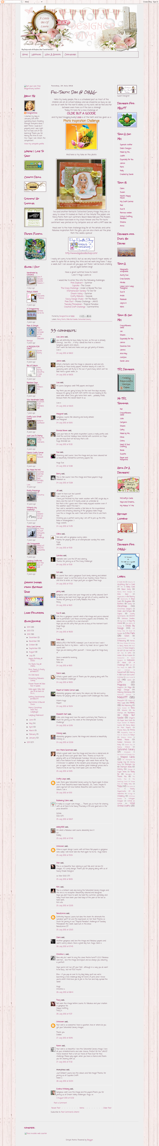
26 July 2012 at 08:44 (64, 992)
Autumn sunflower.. (41, 423)
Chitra (122, 441)
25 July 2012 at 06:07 (64, 819)
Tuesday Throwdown (73, 304)
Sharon (122, 426)
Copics (119, 613)
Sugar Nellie (121, 772)
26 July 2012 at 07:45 (64, 946)
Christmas (122, 606)
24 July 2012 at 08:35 (64, 375)
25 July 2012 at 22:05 (64, 905)
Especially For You (126, 159)
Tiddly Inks (128, 784)
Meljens (130, 700)
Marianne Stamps (124, 695)
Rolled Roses (123, 739)
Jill (57, 490)
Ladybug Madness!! (36, 715)
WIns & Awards (53, 54)
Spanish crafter (126, 144)
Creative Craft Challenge (74, 306)
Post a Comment (60, 1103)
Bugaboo (128, 601)
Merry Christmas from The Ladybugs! (35, 709)
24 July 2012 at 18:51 (64, 665)
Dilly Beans (129, 623)
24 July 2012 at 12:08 (64, 466)
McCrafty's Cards (126, 498)
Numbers (131, 713)
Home (25, 54)
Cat (57, 572)
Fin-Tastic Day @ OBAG (35, 665)
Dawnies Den (125, 346)
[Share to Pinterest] (90, 316)
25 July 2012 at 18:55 (64, 879)
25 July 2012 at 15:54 (64, 855)
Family (133, 643)
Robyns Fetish (126, 737)
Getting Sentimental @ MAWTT (36, 698)
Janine (122, 350)
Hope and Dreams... (127, 502)
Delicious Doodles (128, 618)
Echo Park (130, 633)
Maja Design (123, 690)
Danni (58, 673)
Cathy (122, 429)
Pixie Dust (69, 301)
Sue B (59, 613)
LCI (118, 679)
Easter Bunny (39, 352)
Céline (58, 534)
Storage (130, 769)
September (33, 648)
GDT (121, 650)
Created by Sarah (126, 174)
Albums (130, 582)
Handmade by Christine (32, 274)
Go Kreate (128, 655)
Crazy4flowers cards (125, 326)
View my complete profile (34, 144)
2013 (29, 631)
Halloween (131, 660)
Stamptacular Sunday (76, 291)
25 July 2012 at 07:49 (64, 838)
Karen (58, 1046)
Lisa (58, 382)
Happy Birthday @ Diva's (35, 659)
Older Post (107, 1108)
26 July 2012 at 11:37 (64, 1014)
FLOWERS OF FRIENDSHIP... (40, 405)
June (31, 720)
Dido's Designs (125, 148)
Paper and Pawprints (124, 458)
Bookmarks (124, 599)
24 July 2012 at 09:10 (64, 423)
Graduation (120, 658)
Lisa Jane (60, 337)
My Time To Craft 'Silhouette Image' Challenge (40, 533)
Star (58, 863)
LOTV (119, 682)
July (31, 656)
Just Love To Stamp (34, 436)
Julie (122, 418)
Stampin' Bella (126, 767)
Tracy (58, 1000)
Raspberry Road (126, 732)
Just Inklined (123, 670)
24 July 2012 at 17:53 (64, 584)
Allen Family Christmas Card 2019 (40, 372)
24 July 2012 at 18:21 (64, 605)
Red (121, 205)
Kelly (122, 170)
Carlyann (123, 422)
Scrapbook (127, 752)
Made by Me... (125, 152)
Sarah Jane (124, 361)
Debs (58, 639)
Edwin (127, 636)
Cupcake (75, 285)
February (32, 734)
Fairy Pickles (124, 643)
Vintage (130, 794)
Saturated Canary (84, 319)
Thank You (122, 776)
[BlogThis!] (83, 316)
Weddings (36, 54)
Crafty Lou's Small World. (34, 418)
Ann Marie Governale (64, 750)
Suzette (123, 454)
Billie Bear (122, 594)
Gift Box (120, 653)
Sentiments (121, 755)
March (32, 730)
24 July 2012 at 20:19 (64, 725)
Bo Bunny (131, 596)
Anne (122, 226)
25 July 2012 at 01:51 (64, 793)
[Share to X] (85, 316)
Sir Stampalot (127, 760)
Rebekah (123, 299)
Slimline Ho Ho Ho (40, 312)
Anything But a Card (126, 584)
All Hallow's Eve (40, 387)
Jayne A (123, 303)
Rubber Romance (124, 742)
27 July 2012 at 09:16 (64, 1038)
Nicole (122, 450)
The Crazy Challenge (69, 288)
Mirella (122, 282)
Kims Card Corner (34, 526)
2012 (29, 634)
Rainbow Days (32, 382)
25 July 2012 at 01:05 (64, 771)
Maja (129, 687)
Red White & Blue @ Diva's (36, 703)
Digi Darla (123, 621)
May (31, 723)
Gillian (119, 655)
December (33, 637)
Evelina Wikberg (62, 1089)
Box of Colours (32, 365)
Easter (119, 633)
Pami (122, 167)
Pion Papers (126, 727)
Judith (122, 156)
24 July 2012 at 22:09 (64, 742)
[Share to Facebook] (88, 316)
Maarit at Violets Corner (65, 690)
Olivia (122, 437)
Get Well (129, 650)
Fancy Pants (61, 319)
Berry (58, 474)
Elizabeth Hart (61, 714)
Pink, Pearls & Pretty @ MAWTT (37, 670)
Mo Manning (127, 705)
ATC (122, 587)
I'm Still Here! (34, 675)
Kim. (58, 887)
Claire (58, 937)
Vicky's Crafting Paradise (126, 217)
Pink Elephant (77, 282)
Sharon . (123, 335)
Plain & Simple (32, 326)
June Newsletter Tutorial (40, 296)
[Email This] (81, 316)
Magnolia (121, 684)
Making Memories (124, 692)
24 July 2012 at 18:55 (64, 682)
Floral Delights (129, 648)
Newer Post (55, 1108)
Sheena (123, 222)
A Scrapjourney (33, 309)
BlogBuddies (121, 597)
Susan (122, 192)
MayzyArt (120, 700)
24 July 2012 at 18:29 (64, 632)
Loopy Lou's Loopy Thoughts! (127, 287)
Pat (121, 409)
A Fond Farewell (40, 456)
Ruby (119, 744)
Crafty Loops (61, 779)
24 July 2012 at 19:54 (64, 706)
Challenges (70, 54)
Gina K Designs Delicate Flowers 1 (40, 280)
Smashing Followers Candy (36, 679)
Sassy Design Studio (74, 299)
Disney (119, 626)
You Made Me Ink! (34, 470)
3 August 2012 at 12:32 (65, 1098)
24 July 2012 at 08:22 (64, 353)
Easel (130, 631)
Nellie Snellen (122, 708)
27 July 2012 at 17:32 (64, 1062)
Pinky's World (32, 291)
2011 (28, 742)
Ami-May (123, 353)
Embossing (121, 641)
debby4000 (60, 827)
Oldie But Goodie (72, 319)
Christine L (60, 954)
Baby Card (130, 587)
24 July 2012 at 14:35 (64, 526)
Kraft (124, 675)
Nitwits (124, 710)
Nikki (133, 708)
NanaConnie (61, 913)
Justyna (123, 357)
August (32, 652)
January (32, 738)
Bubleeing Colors (62, 800)
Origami (132, 718)
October (32, 645)
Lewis (129, 680)
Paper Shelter (122, 723)
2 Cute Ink (121, 582)
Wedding (120, 796)
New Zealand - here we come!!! (40, 515)
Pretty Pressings (33, 490)
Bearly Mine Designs (124, 592)
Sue (57, 452)
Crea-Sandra (125, 279)
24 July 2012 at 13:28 (64, 483)
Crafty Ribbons (77, 296)
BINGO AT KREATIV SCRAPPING (41, 549)
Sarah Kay (128, 745)
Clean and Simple (124, 611)
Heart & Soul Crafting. (125, 445)
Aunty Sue (124, 275)
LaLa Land (129, 677)
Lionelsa (59, 555)
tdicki (122, 307)
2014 (29, 627)
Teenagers (129, 774)
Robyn (132, 735)
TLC (118, 789)
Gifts (129, 653)
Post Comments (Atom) (70, 1112)
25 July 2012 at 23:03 (64, 930)
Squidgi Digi (121, 762)
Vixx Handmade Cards (35, 400)
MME (132, 703)
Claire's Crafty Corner (35, 453)
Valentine (120, 794)
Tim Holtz (130, 786)
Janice (58, 361)
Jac (121, 331)
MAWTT (122, 697)
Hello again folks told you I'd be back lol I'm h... (36, 691)
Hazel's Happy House (125, 197)
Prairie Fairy (122, 730)
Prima (132, 730)
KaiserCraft (121, 672)
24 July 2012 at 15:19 (64, 548)
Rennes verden (126, 213)
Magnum (120, 687)
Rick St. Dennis (122, 735)
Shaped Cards (127, 757)
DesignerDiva (32, 113)
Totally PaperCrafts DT (126, 790)
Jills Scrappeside (33, 543)
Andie (122, 295)
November (33, 641)
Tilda (119, 786)
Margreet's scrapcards (124, 270)
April (31, 727)
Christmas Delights (124, 609)
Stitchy (120, 769)
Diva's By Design (126, 627)
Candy (130, 604)
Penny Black (130, 725)
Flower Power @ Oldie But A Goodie (37, 685)
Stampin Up (130, 764)
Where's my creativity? (32, 508)
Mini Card (121, 703)
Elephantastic (121, 638)
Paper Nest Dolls (126, 720)
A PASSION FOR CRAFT (33, 347)
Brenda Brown (62, 430)
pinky (58, 591)
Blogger (90, 1140)
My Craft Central (126, 201)
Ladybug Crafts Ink (34, 561)
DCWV (132, 616)
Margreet (59, 414)
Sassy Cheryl (123, 747)
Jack (130, 667)
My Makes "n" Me (127, 505)
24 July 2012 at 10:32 (64, 444)
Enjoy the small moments (40, 440)
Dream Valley (77, 293)
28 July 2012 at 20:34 (64, 1081)
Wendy (59, 733)
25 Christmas (40, 494)
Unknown (60, 846)
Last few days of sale (40, 565)
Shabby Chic (131, 755)
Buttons (120, 604)
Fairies (132, 641)
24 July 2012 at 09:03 (64, 406)
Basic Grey (126, 589)
